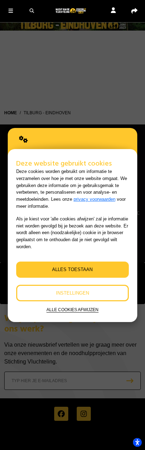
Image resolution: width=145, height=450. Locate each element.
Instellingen (72, 293)
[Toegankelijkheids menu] (137, 442)
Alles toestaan (72, 269)
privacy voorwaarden (94, 199)
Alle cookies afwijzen (72, 309)
